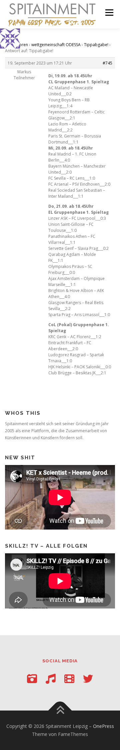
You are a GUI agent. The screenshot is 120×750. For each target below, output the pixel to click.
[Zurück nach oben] (60, 711)
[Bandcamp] (51, 678)
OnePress (103, 726)
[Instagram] (32, 678)
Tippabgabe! (96, 45)
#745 (107, 63)
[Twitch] (69, 678)
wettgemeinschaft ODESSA (56, 45)
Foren (22, 45)
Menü (108, 12)
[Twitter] (88, 678)
